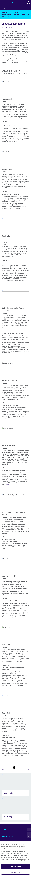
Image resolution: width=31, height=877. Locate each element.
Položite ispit (5, 833)
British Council (6, 3)
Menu (3, 8)
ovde (7, 484)
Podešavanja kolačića (15, 872)
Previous (2, 769)
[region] (15, 859)
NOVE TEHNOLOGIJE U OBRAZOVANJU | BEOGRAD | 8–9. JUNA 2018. (13, 14)
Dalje (29, 769)
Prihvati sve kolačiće (15, 866)
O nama (4, 829)
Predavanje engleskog (7, 836)
